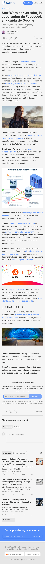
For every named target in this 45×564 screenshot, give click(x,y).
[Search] (41, 453)
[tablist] (11, 427)
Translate (6, 9)
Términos (19, 549)
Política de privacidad (36, 403)
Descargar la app (33, 554)
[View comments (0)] (11, 38)
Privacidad (11, 549)
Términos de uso (22, 401)
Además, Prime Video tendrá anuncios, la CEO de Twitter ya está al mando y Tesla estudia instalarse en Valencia (16, 488)
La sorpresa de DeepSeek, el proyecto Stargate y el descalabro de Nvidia (16, 502)
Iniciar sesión (38, 3)
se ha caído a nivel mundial (29, 62)
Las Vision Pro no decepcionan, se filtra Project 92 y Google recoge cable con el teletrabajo (17, 481)
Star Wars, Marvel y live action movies (21, 84)
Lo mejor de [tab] (7, 453)
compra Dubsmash (16, 289)
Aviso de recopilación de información (15, 403)
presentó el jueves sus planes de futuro (24, 75)
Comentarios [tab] (7, 427)
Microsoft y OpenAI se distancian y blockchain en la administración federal (16, 508)
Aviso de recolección (31, 549)
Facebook (6, 138)
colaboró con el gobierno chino (22, 223)
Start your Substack (15, 554)
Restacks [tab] (17, 427)
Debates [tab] (22, 453)
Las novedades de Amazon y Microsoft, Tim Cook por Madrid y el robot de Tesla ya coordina (17, 461)
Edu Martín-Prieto (13, 31)
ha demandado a (35, 135)
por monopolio (16, 138)
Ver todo (6, 520)
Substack (12, 560)
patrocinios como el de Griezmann (19, 232)
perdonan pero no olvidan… (23, 260)
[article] (22, 466)
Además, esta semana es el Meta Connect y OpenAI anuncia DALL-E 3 (17, 468)
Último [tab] (15, 453)
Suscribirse (28, 3)
